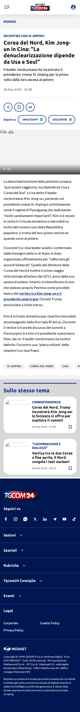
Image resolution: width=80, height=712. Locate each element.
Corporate (11, 623)
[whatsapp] (25, 519)
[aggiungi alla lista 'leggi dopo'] (19, 107)
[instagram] (15, 519)
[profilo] (73, 7)
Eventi (9, 596)
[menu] (7, 7)
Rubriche (11, 565)
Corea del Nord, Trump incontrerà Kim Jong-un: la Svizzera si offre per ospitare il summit (52, 413)
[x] (35, 519)
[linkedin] (45, 519)
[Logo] (40, 7)
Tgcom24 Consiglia (20, 581)
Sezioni (10, 535)
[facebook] (6, 519)
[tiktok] (74, 519)
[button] (40, 7)
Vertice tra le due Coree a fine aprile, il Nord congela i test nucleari (52, 457)
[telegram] (54, 519)
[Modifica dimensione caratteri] (30, 107)
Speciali (10, 550)
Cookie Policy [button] (49, 623)
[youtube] (64, 519)
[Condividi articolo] (8, 107)
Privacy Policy (13, 630)
